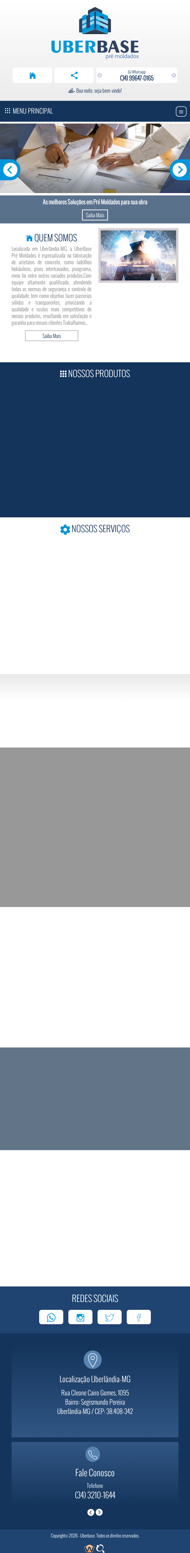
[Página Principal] (32, 75)
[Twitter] (110, 1317)
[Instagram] (80, 1317)
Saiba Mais (95, 215)
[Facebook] (139, 1317)
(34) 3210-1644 (95, 1494)
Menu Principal (32, 110)
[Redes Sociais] (74, 75)
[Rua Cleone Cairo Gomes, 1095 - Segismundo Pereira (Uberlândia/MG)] (95, 1364)
